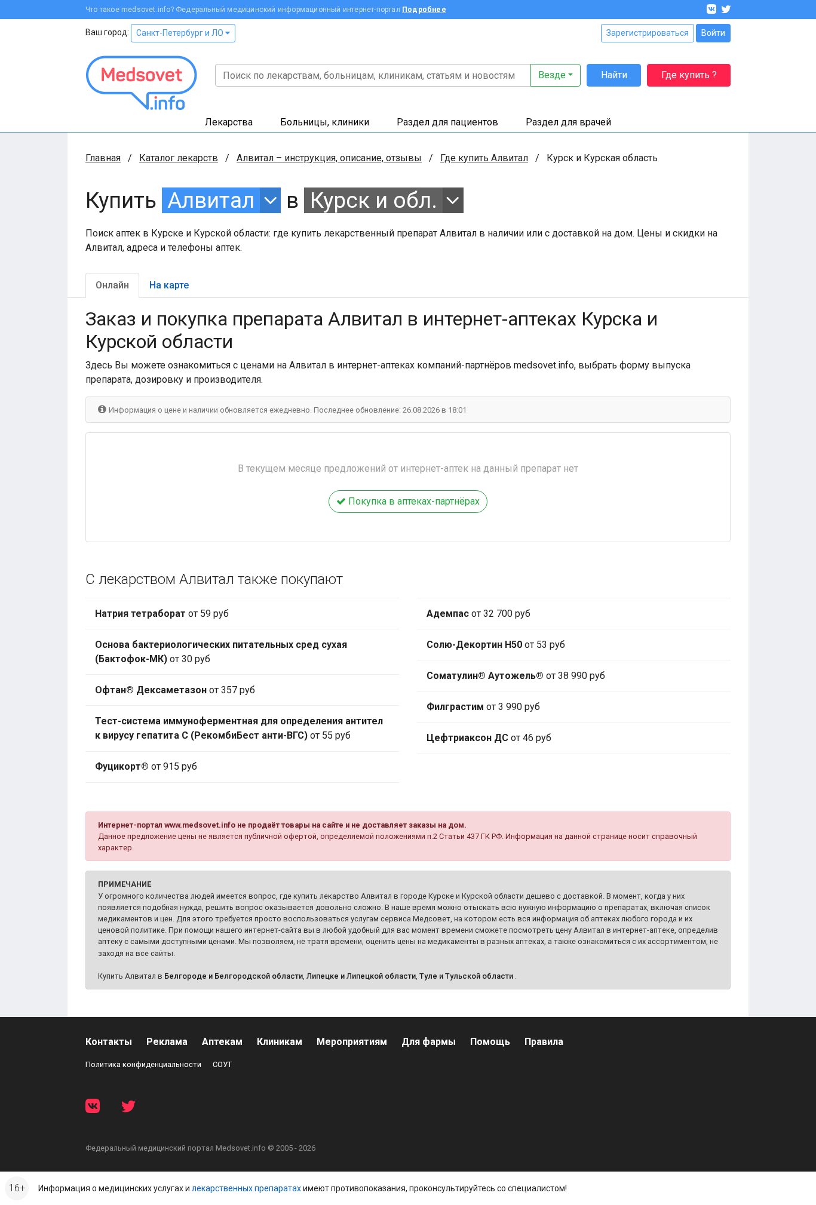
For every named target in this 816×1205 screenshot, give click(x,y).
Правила (543, 1041)
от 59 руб (162, 613)
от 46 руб (489, 737)
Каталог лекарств (178, 158)
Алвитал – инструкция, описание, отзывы (329, 158)
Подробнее (424, 9)
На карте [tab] (169, 285)
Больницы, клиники (324, 122)
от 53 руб (496, 644)
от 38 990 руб (516, 675)
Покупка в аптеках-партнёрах (413, 501)
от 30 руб (221, 652)
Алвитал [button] (210, 200)
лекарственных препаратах (246, 1188)
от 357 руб (175, 690)
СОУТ (222, 1064)
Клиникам (279, 1041)
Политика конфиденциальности (143, 1064)
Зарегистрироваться (647, 33)
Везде (552, 75)
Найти (614, 75)
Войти (713, 33)
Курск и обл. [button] (373, 200)
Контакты (108, 1041)
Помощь (490, 1041)
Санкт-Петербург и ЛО (180, 33)
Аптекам (222, 1041)
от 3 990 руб (483, 706)
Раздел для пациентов (447, 122)
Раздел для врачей (568, 122)
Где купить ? (689, 75)
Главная (103, 158)
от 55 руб (239, 728)
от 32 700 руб (478, 613)
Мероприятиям (352, 1041)
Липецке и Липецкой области (361, 976)
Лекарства (229, 122)
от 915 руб (146, 766)
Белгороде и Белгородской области (233, 976)
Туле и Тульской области (466, 976)
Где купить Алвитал (484, 158)
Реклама (167, 1041)
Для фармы (428, 1041)
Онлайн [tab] (112, 285)
